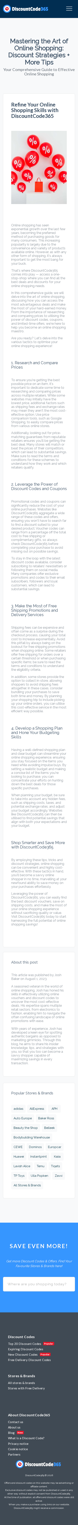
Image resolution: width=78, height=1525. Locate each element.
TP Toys (19, 1176)
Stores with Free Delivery (26, 1388)
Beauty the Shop (26, 1128)
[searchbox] (39, 1284)
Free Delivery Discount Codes (29, 1360)
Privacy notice (18, 1443)
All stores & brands (21, 1383)
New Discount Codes (23, 1354)
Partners (14, 1454)
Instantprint (38, 1156)
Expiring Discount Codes (25, 1349)
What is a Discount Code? (26, 1438)
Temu (40, 1166)
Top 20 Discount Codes (24, 1343)
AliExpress (37, 1109)
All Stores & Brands (27, 1185)
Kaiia (57, 1156)
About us (14, 1427)
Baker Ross (46, 1118)
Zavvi (58, 1176)
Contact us (15, 1422)
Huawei (19, 1156)
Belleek (49, 1128)
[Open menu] (69, 9)
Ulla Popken (39, 1176)
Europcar (54, 1147)
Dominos (35, 1147)
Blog (11, 1432)
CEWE (18, 1147)
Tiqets (55, 1166)
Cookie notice (18, 1449)
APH (54, 1109)
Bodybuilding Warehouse (32, 1137)
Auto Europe (23, 1118)
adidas (18, 1109)
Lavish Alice (22, 1166)
